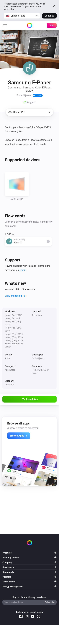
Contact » (9, 384)
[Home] (29, 25)
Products (7, 552)
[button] (22, 16)
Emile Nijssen (38, 358)
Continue (49, 15)
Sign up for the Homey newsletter (29, 597)
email (22, 270)
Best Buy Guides (10, 557)
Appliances (10, 370)
